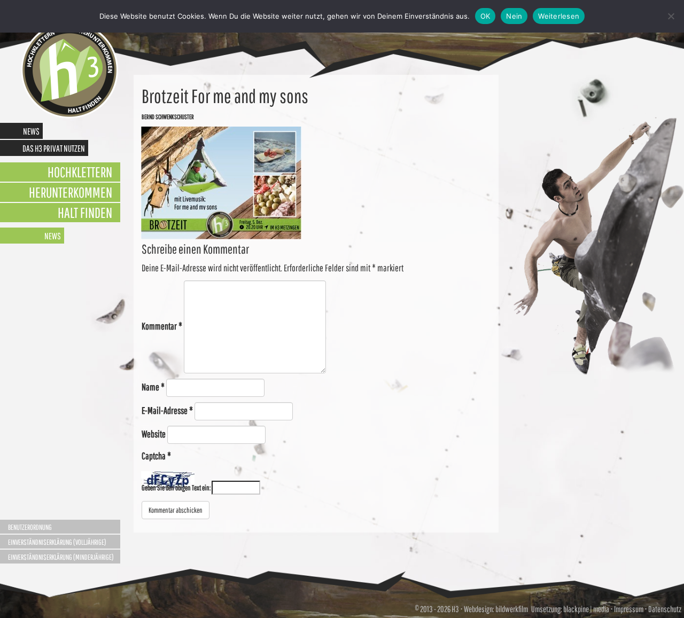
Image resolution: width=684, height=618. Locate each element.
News (31, 131)
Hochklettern (80, 171)
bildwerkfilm (511, 609)
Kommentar (162, 326)
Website (154, 434)
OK (485, 16)
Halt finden (85, 212)
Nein (514, 16)
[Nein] (670, 16)
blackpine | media (585, 609)
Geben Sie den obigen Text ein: (176, 487)
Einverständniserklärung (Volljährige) (57, 542)
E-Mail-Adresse (167, 410)
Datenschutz (664, 609)
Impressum (628, 609)
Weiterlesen (558, 16)
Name (153, 387)
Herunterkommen (70, 192)
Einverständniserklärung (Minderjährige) (61, 557)
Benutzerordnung (30, 527)
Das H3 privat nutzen (53, 148)
